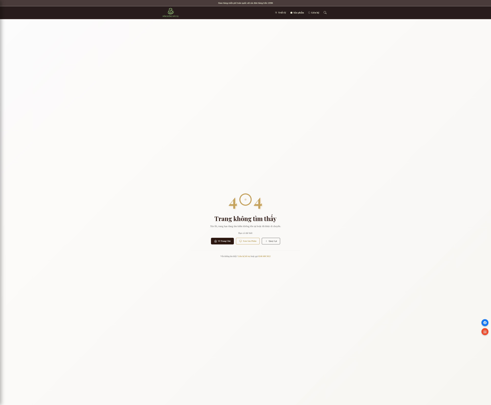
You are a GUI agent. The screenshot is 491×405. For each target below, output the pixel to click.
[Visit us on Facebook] (484, 322)
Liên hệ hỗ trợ (244, 256)
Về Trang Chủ (224, 241)
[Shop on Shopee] (484, 331)
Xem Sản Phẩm (249, 241)
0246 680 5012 (264, 256)
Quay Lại (273, 241)
